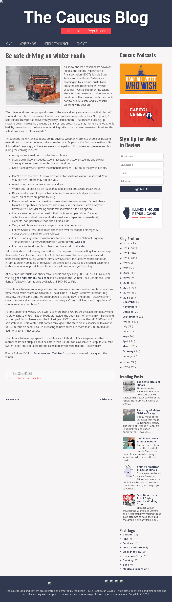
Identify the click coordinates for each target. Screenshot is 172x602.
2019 (126, 278)
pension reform (132, 556)
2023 (126, 258)
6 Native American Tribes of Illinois (148, 468)
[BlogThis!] (18, 373)
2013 (126, 367)
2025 (126, 248)
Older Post (107, 399)
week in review (132, 551)
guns (126, 564)
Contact (82, 43)
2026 (126, 243)
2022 (126, 263)
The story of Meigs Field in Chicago (148, 412)
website (80, 241)
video (82, 246)
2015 (126, 297)
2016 (126, 292)
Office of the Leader (57, 43)
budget (127, 534)
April (126, 341)
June (126, 331)
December (129, 301)
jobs (125, 539)
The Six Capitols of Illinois (148, 383)
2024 (126, 253)
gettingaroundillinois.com (32, 278)
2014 (126, 362)
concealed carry (133, 547)
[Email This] (15, 373)
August (127, 321)
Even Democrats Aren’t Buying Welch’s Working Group (147, 499)
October (128, 311)
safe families (33, 378)
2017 (126, 287)
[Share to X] (22, 373)
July (125, 326)
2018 (126, 282)
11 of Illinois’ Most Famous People (147, 440)
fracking (128, 560)
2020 (126, 272)
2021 (126, 268)
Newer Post (13, 399)
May (125, 336)
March (127, 346)
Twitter (57, 353)
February (128, 351)
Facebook (40, 353)
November (129, 306)
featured (20, 378)
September (130, 316)
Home (9, 43)
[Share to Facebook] (26, 373)
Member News (28, 43)
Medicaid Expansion (135, 568)
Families (128, 543)
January (128, 356)
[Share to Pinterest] (30, 373)
